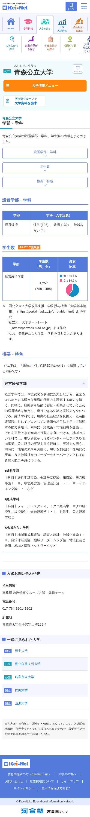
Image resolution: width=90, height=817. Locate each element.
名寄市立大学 (24, 677)
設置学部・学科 (45, 152)
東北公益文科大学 (28, 664)
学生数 (45, 166)
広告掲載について (42, 781)
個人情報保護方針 (54, 788)
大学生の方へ (67, 774)
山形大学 (21, 703)
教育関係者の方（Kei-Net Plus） (29, 774)
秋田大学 (21, 690)
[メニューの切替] (84, 6)
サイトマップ (70, 781)
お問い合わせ (14, 781)
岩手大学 (21, 650)
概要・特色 (45, 181)
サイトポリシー (24, 788)
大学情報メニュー (45, 85)
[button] (85, 44)
